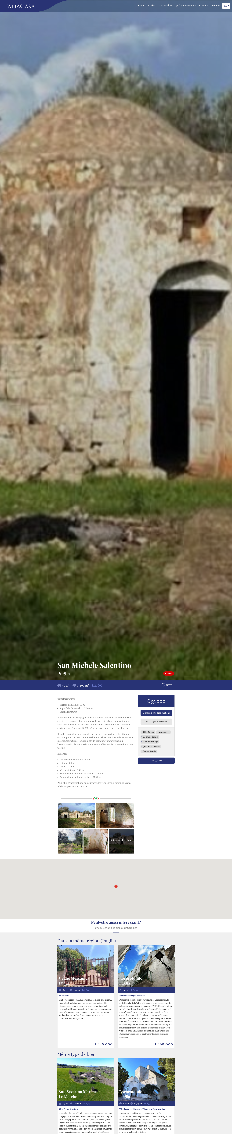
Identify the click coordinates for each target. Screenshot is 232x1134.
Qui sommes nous (186, 5)
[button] (116, 887)
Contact (203, 5)
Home (141, 5)
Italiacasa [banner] (14, 6)
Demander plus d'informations (156, 713)
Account (216, 5)
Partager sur (156, 760)
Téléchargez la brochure (156, 721)
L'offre (151, 5)
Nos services (165, 5)
